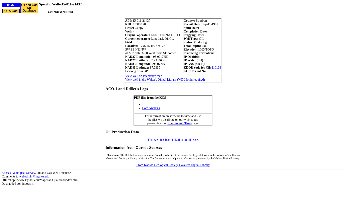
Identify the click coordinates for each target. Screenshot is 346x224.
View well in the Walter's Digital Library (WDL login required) (165, 79)
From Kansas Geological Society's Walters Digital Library (173, 165)
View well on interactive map (143, 76)
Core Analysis (151, 108)
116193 (216, 67)
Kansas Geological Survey (18, 172)
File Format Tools (180, 123)
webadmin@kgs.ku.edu (34, 176)
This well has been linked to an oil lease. (173, 139)
